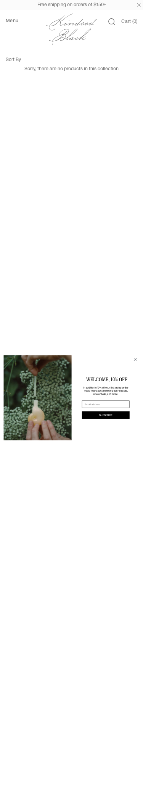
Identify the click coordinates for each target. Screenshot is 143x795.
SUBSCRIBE (105, 414)
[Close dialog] (135, 359)
